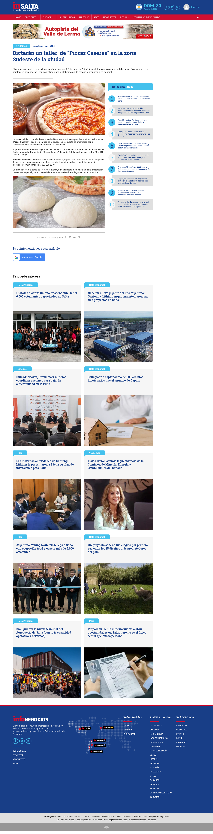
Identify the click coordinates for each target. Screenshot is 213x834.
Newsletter (109, 17)
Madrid (180, 734)
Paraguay (181, 742)
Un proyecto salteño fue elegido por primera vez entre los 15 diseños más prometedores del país (133, 181)
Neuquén (154, 767)
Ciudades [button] (48, 17)
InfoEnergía (156, 734)
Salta (153, 776)
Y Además (21, 45)
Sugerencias (19, 751)
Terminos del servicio (139, 820)
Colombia (181, 730)
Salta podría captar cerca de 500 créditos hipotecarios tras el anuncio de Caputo (134, 134)
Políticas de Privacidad (112, 816)
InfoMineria (156, 742)
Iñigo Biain (164, 816)
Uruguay (180, 746)
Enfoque (22, 368)
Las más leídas (67, 17)
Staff (96, 17)
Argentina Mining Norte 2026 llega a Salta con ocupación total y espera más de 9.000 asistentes (134, 169)
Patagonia (155, 772)
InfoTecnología (158, 751)
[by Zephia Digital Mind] (106, 827)
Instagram (129, 734)
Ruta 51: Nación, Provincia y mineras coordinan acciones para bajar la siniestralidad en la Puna (133, 122)
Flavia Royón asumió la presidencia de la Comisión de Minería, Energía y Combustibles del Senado (133, 157)
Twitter (127, 730)
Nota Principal (25, 284)
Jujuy (153, 755)
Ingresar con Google (31, 257)
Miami (179, 738)
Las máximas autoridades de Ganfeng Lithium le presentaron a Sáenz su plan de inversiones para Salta (133, 145)
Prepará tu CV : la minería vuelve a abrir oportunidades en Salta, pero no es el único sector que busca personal (133, 204)
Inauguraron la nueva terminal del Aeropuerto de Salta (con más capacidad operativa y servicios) (131, 192)
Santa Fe (154, 788)
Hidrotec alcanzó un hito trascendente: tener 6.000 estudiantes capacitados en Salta (134, 98)
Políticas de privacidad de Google (114, 820)
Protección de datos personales (137, 816)
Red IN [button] (124, 17)
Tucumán (155, 797)
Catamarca (156, 725)
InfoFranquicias (159, 738)
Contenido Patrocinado (146, 17)
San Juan (155, 780)
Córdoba (154, 730)
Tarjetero (84, 17)
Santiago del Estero (161, 793)
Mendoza (155, 763)
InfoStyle (155, 746)
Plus (20, 452)
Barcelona (182, 725)
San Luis (154, 784)
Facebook (128, 725)
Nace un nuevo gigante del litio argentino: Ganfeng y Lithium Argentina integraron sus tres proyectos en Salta (134, 110)
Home (18, 17)
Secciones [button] (31, 17)
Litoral (154, 759)
